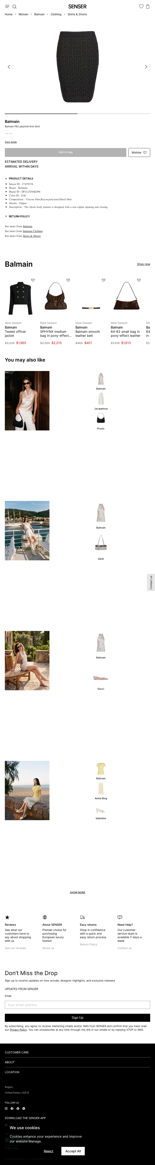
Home (9, 14)
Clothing (56, 14)
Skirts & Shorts (77, 14)
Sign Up (77, 1017)
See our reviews (15, 948)
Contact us (124, 948)
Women (23, 14)
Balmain (39, 14)
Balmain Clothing (33, 231)
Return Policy (88, 944)
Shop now (143, 264)
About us (48, 948)
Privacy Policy (18, 1029)
